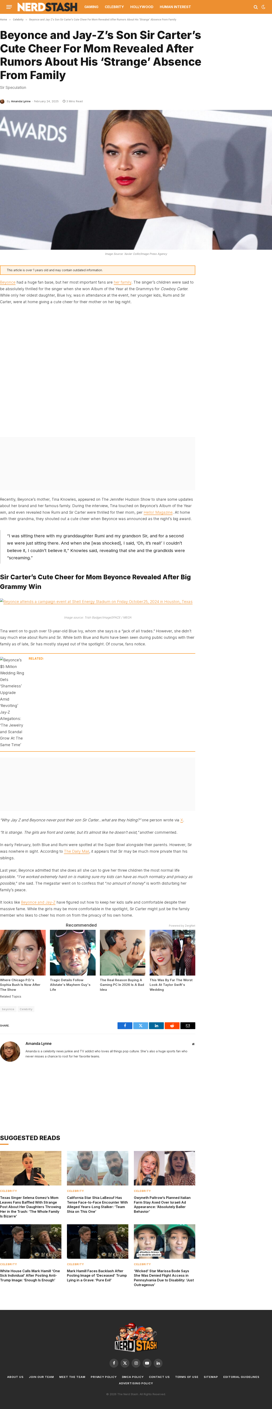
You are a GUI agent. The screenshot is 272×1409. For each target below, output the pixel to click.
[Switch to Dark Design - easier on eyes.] (263, 7)
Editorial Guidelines (241, 1377)
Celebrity (114, 7)
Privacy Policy (104, 1377)
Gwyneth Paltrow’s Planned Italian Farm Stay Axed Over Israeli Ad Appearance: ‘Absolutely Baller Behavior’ (162, 1205)
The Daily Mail (76, 851)
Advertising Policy (136, 1383)
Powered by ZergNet (182, 925)
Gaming (91, 7)
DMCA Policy (133, 1377)
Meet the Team (72, 1377)
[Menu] (9, 7)
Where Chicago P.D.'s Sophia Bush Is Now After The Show (20, 985)
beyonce (8, 1009)
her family (122, 282)
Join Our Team (41, 1377)
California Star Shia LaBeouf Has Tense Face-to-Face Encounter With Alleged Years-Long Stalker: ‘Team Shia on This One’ (97, 1205)
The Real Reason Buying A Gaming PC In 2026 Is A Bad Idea (122, 985)
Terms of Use (186, 1377)
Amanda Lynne (21, 101)
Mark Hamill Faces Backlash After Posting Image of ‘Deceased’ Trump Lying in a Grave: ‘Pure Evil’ (97, 1275)
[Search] (256, 7)
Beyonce (8, 282)
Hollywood (141, 7)
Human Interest (175, 7)
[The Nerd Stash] (47, 7)
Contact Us (159, 1377)
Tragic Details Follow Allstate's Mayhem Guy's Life (70, 985)
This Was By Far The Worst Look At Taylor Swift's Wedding (171, 985)
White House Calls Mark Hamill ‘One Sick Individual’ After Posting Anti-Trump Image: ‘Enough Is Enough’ (30, 1275)
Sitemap (211, 1377)
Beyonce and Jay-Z (38, 902)
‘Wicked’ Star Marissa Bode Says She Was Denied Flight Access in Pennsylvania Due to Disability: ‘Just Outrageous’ (164, 1278)
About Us (15, 1377)
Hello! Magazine (158, 512)
